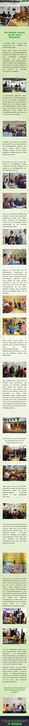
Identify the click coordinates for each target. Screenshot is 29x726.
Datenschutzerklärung (16, 724)
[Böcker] (14, 3)
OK (9, 724)
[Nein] (27, 722)
